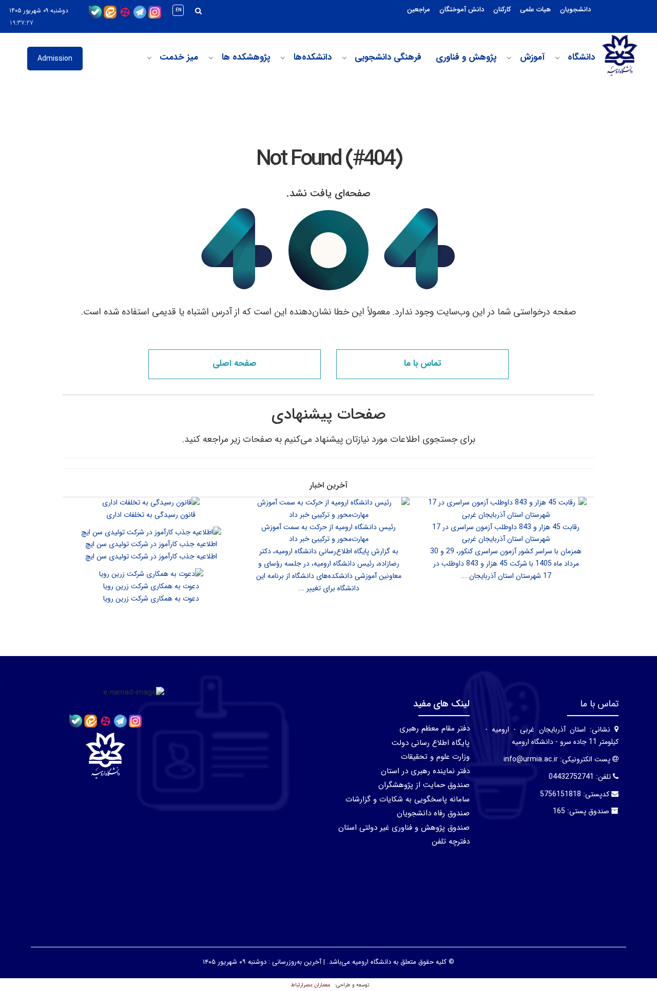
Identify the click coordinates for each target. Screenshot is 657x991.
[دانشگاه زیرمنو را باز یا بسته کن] (557, 58)
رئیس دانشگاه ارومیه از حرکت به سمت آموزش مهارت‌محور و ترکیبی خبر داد (328, 533)
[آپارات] (125, 11)
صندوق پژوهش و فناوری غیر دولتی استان (404, 827)
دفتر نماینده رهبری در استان (425, 771)
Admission (54, 58)
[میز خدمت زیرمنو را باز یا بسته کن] (149, 58)
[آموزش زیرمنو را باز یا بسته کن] (509, 58)
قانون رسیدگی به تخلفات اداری (151, 514)
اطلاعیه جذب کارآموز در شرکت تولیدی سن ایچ (151, 544)
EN (179, 10)
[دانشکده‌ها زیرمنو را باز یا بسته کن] (282, 58)
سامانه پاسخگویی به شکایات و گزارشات (407, 799)
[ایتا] (110, 11)
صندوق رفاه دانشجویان (433, 813)
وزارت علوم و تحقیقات (435, 757)
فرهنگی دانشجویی (388, 57)
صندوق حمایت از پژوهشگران (424, 785)
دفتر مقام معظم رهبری (434, 728)
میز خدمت (179, 57)
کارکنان (502, 9)
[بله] (95, 11)
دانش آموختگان (461, 9)
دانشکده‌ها (313, 57)
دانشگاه (581, 57)
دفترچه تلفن (451, 841)
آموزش (532, 57)
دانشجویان (575, 9)
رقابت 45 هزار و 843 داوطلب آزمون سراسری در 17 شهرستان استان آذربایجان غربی (505, 533)
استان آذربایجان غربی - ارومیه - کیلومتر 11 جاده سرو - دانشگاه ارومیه (552, 735)
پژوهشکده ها (246, 57)
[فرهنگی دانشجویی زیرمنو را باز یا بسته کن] (344, 58)
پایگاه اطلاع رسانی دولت (431, 743)
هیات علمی (535, 9)
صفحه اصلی (234, 363)
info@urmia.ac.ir (531, 759)
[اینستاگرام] (154, 11)
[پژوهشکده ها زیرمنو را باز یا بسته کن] (211, 58)
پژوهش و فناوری (466, 57)
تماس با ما (422, 363)
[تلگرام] (139, 11)
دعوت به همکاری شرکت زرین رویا (151, 586)
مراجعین (418, 9)
